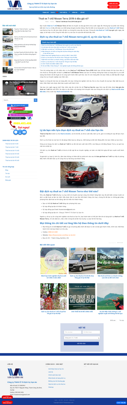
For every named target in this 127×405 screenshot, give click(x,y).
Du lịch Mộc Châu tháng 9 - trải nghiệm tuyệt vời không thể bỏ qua (63, 66)
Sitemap (50, 387)
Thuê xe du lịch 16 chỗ (12, 150)
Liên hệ (82, 12)
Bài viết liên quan (49, 53)
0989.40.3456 (53, 232)
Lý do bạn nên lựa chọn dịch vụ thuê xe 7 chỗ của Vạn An (59, 47)
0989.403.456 (113, 3)
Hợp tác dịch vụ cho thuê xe (56, 384)
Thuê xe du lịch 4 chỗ (11, 144)
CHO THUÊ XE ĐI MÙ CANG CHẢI (52, 63)
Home (46, 21)
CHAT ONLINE (121, 403)
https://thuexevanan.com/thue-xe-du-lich (62, 235)
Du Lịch (7, 177)
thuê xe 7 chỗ (52, 26)
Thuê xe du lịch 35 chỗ (12, 157)
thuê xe (48, 28)
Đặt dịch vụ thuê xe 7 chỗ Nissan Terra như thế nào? (58, 49)
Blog (6, 170)
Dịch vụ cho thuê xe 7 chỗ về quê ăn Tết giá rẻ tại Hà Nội (59, 61)
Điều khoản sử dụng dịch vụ (56, 378)
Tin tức (52, 21)
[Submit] (35, 100)
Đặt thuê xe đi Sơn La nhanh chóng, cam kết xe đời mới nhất (60, 59)
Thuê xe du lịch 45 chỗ (12, 160)
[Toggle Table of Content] (119, 42)
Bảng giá (74, 12)
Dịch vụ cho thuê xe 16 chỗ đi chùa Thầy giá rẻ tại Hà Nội (59, 57)
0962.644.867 (113, 7)
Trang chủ (46, 12)
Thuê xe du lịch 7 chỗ (11, 147)
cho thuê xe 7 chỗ (102, 30)
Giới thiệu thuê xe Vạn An (56, 369)
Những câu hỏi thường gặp (56, 381)
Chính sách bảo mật (54, 375)
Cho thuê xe (63, 12)
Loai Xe (53, 12)
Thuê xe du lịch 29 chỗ (12, 154)
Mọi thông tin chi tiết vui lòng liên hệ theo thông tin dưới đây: (60, 51)
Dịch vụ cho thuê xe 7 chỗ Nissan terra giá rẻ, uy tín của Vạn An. (61, 45)
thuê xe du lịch (65, 134)
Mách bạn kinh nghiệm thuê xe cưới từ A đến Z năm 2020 (59, 55)
